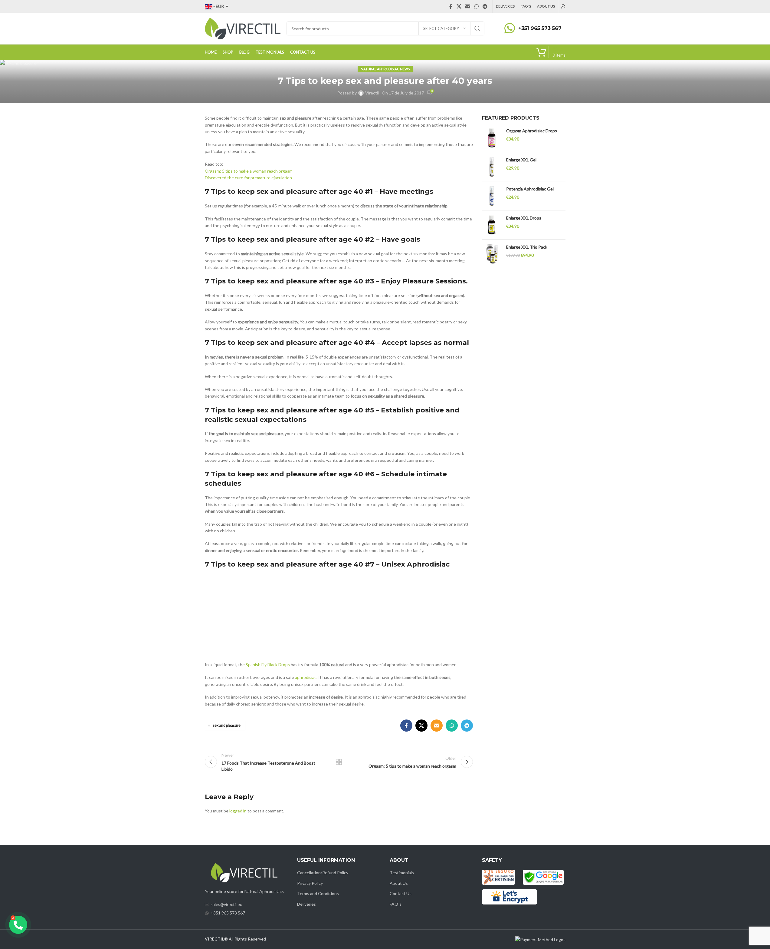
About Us (399, 883)
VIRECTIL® (216, 938)
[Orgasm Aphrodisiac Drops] (492, 137)
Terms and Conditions (318, 893)
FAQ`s (395, 904)
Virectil (372, 92)
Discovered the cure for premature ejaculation (248, 177)
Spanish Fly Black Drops (268, 664)
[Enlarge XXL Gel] (492, 167)
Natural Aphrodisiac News (385, 69)
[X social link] (458, 6)
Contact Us (400, 893)
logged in (238, 810)
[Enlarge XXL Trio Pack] (492, 254)
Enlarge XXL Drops (523, 217)
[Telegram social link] (484, 6)
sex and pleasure (227, 725)
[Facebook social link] (450, 6)
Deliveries (306, 904)
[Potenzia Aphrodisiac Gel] (492, 196)
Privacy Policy (310, 883)
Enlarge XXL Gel (521, 159)
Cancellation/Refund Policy (322, 872)
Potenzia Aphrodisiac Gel (530, 188)
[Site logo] (242, 28)
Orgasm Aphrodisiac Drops (531, 130)
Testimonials (402, 872)
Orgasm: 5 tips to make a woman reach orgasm (249, 171)
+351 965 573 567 (540, 28)
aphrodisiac (305, 677)
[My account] (563, 6)
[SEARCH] (477, 28)
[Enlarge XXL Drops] (492, 225)
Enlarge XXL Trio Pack (526, 247)
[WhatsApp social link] (476, 6)
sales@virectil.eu (226, 904)
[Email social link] (468, 6)
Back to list (339, 762)
